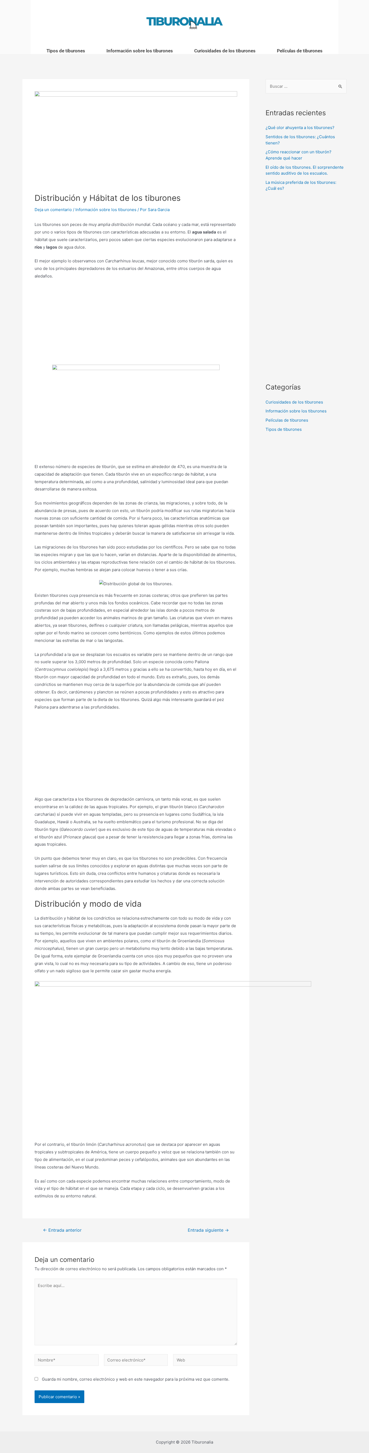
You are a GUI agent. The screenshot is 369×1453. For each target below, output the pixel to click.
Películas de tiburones (300, 51)
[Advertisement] (136, 324)
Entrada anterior (62, 1230)
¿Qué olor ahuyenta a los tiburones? (300, 127)
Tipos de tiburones (65, 51)
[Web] (205, 1361)
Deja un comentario (53, 209)
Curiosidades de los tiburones (225, 51)
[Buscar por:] (306, 86)
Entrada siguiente (208, 1230)
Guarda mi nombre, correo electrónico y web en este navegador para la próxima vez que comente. (135, 1379)
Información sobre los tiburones (139, 51)
